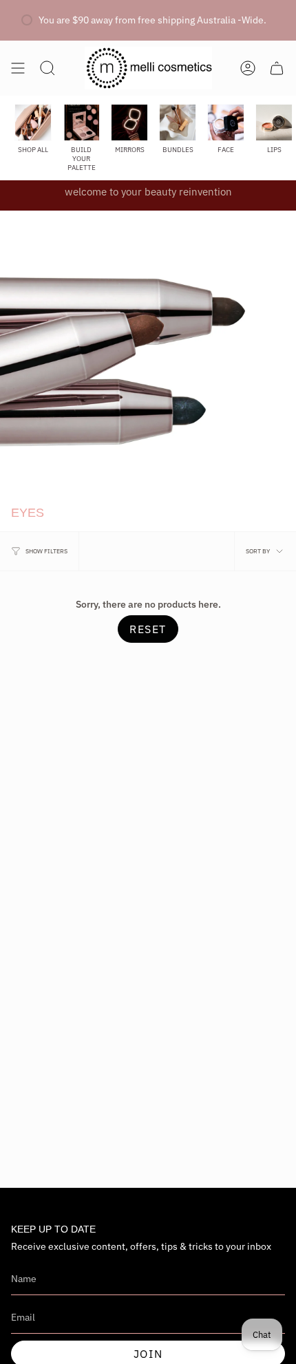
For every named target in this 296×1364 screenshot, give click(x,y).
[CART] (276, 68)
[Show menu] (18, 68)
